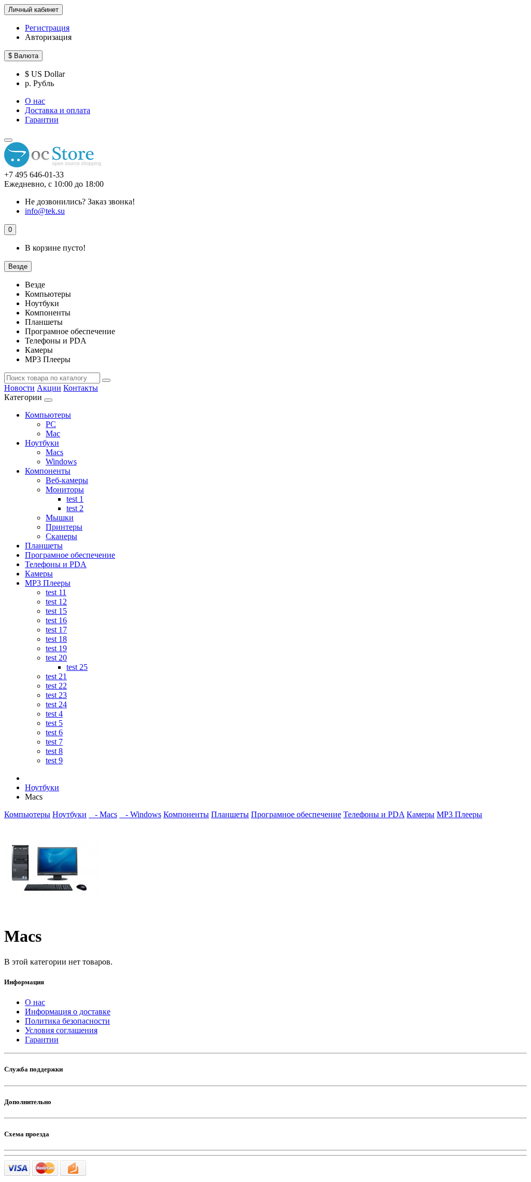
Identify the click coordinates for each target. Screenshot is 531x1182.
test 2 (74, 508)
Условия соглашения (61, 1030)
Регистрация (47, 27)
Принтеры (64, 527)
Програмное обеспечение (70, 555)
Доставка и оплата (57, 110)
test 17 (56, 629)
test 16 (56, 620)
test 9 (54, 760)
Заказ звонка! (80, 201)
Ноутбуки (42, 442)
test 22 (56, 685)
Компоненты (48, 470)
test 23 (56, 695)
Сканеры (61, 536)
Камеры (39, 573)
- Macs (103, 814)
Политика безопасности (67, 1020)
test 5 (54, 723)
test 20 (56, 657)
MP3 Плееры (48, 583)
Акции (49, 387)
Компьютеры (48, 414)
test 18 (56, 639)
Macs (54, 452)
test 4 (54, 713)
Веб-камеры (67, 480)
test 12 (56, 601)
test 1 (74, 498)
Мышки (60, 517)
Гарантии (42, 119)
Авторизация (48, 37)
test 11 (56, 592)
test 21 (56, 676)
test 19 (56, 648)
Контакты (80, 387)
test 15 (56, 611)
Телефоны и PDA (56, 564)
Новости (19, 387)
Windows (61, 461)
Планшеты (44, 545)
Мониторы (65, 489)
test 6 (54, 732)
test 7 (54, 741)
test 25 (77, 667)
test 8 (54, 751)
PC (51, 424)
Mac (53, 433)
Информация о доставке (67, 1011)
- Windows (140, 814)
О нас (35, 101)
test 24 (56, 704)
